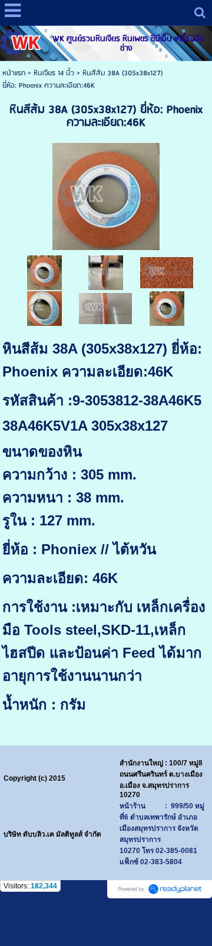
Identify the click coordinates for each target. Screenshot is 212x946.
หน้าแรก (13, 73)
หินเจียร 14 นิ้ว (54, 73)
